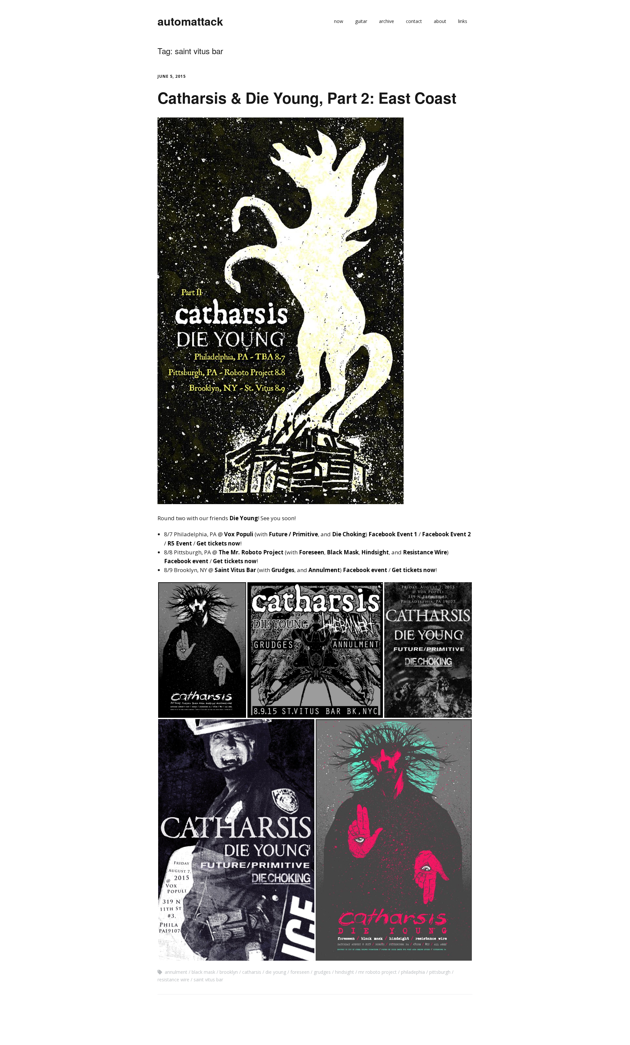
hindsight (344, 972)
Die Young (243, 518)
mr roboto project (377, 972)
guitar (361, 21)
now (338, 21)
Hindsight (375, 552)
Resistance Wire (425, 552)
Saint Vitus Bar (235, 570)
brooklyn (229, 972)
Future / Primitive (293, 534)
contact (414, 21)
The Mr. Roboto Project (251, 552)
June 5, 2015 (172, 76)
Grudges (282, 570)
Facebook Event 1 (392, 534)
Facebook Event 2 (446, 534)
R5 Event (179, 543)
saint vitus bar (208, 979)
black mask (203, 972)
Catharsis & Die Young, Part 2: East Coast (307, 97)
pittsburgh (440, 972)
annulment (176, 972)
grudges (322, 972)
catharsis (251, 972)
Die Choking (349, 534)
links (462, 21)
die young (275, 972)
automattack (190, 21)
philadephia (413, 972)
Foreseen (311, 552)
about (440, 21)
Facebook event (186, 561)
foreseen (299, 972)
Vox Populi (238, 534)
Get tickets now (218, 543)
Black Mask (343, 552)
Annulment (324, 570)
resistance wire (173, 979)
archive (386, 21)
